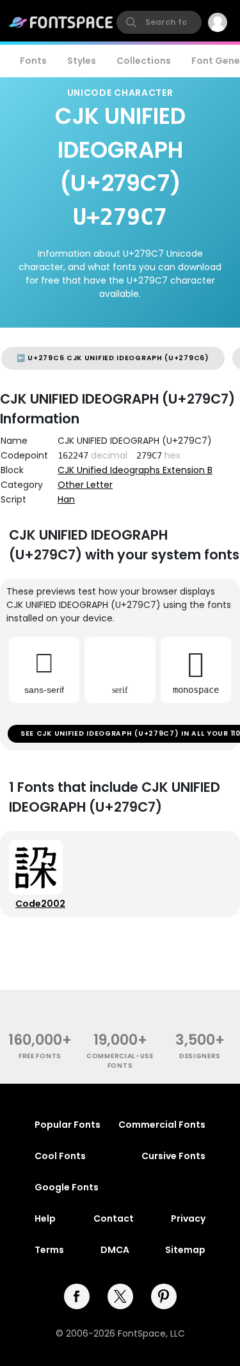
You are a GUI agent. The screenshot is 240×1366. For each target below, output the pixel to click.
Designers (200, 1056)
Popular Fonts (67, 1124)
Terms (49, 1249)
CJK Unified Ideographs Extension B (135, 470)
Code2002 (40, 903)
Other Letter (85, 484)
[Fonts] (61, 22)
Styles (81, 60)
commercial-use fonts (120, 1060)
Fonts (33, 60)
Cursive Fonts (173, 1156)
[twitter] (120, 1296)
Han (66, 499)
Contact (113, 1218)
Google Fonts (67, 1187)
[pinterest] (164, 1296)
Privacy (188, 1218)
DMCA (114, 1249)
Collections (143, 60)
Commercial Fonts (161, 1124)
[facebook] (77, 1296)
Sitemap (185, 1249)
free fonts (40, 1056)
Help (45, 1218)
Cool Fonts (60, 1156)
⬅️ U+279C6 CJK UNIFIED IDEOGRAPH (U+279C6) (113, 358)
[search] (159, 22)
